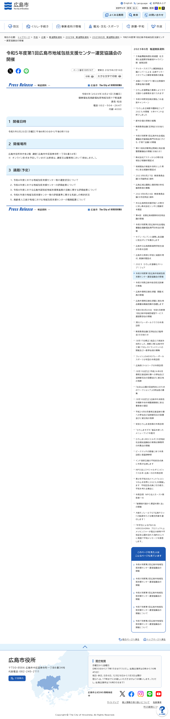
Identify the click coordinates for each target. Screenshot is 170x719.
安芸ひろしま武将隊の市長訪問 (150, 424)
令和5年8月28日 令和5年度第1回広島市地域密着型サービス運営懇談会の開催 (150, 313)
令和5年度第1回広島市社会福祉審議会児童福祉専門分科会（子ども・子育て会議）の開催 (150, 139)
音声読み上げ (159, 3)
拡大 (135, 8)
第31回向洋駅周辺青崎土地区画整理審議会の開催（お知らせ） (150, 149)
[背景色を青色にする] (156, 8)
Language (142, 3)
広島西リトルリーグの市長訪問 (149, 365)
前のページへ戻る (130, 639)
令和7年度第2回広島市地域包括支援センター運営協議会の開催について (149, 624)
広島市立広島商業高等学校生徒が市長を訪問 (150, 247)
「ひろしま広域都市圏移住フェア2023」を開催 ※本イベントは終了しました (150, 111)
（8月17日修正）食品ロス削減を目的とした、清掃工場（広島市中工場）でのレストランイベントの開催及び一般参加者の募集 (150, 345)
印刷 (88, 76)
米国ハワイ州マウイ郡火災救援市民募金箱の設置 (150, 82)
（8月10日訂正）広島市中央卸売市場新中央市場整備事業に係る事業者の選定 (150, 402)
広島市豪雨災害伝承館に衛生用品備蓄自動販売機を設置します (150, 302)
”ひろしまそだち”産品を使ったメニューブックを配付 (150, 431)
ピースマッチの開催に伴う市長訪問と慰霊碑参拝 (149, 453)
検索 (135, 15)
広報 (43, 37)
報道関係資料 (55, 37)
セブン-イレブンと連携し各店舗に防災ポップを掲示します (150, 238)
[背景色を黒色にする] (163, 8)
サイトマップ (113, 702)
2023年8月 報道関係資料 (105, 37)
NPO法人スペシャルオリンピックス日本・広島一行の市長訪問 (150, 471)
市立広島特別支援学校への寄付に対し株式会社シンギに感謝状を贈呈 (150, 206)
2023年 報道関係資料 (77, 37)
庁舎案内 (19, 678)
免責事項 (157, 702)
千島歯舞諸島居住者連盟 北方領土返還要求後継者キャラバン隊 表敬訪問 (149, 59)
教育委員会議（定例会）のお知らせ (150, 128)
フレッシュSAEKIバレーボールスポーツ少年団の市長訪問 (150, 357)
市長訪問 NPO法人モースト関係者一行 (150, 496)
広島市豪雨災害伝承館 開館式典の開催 (149, 293)
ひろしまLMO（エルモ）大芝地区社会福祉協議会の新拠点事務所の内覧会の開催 (150, 442)
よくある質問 (116, 15)
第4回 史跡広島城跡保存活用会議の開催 (150, 217)
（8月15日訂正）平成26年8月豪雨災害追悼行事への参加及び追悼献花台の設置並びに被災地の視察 (150, 376)
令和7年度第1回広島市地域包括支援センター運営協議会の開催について (149, 610)
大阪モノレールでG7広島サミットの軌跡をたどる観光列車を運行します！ (150, 516)
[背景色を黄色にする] (159, 8)
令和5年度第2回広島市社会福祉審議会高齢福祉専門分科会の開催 (150, 228)
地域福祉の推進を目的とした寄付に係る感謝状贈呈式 (150, 168)
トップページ (24, 37)
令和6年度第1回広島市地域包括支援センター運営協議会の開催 (149, 596)
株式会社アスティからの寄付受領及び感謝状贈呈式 (149, 159)
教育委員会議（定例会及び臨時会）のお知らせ (149, 333)
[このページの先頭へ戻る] (85, 647)
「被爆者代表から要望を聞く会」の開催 (150, 505)
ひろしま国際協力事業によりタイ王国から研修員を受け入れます (150, 91)
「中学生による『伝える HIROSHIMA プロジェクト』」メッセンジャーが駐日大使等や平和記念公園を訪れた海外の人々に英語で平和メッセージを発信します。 (150, 533)
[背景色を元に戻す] (151, 8)
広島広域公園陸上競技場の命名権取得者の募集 (150, 186)
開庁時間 (101, 661)
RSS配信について (153, 707)
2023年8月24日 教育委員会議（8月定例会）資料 (150, 195)
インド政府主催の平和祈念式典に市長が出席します (149, 462)
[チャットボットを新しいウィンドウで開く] (162, 716)
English (128, 3)
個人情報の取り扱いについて (136, 702)
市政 (35, 37)
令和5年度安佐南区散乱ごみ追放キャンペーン (149, 100)
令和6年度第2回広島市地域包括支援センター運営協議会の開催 (149, 567)
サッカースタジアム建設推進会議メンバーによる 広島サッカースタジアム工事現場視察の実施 (150, 72)
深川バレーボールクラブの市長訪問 (150, 324)
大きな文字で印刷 (107, 76)
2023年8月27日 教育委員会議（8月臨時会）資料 (150, 177)
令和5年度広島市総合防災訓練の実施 (149, 284)
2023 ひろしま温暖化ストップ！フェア (149, 265)
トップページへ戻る (156, 639)
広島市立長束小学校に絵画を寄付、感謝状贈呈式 (150, 256)
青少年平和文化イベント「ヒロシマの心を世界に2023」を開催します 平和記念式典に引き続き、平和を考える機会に (150, 484)
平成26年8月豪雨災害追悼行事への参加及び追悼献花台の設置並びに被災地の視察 (150, 415)
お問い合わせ (156, 15)
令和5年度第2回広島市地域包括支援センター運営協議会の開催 (149, 582)
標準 (129, 8)
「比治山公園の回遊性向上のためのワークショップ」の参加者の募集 (150, 390)
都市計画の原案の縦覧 (146, 121)
